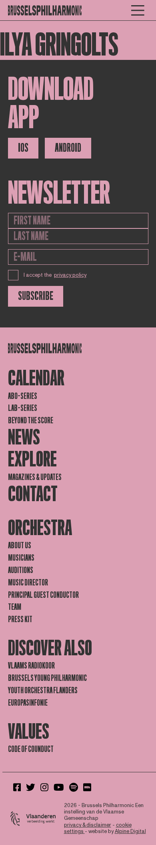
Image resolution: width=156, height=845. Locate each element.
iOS (23, 148)
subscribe (35, 296)
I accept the (55, 275)
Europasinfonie (28, 703)
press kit (20, 619)
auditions (20, 570)
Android (68, 148)
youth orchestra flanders (43, 690)
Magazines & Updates (35, 477)
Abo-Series (22, 396)
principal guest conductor (43, 595)
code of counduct (31, 749)
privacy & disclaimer (87, 825)
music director (28, 582)
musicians (21, 558)
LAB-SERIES (22, 408)
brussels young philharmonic (47, 678)
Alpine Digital (130, 831)
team (14, 607)
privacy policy (70, 275)
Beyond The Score (30, 420)
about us (19, 545)
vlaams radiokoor (31, 665)
